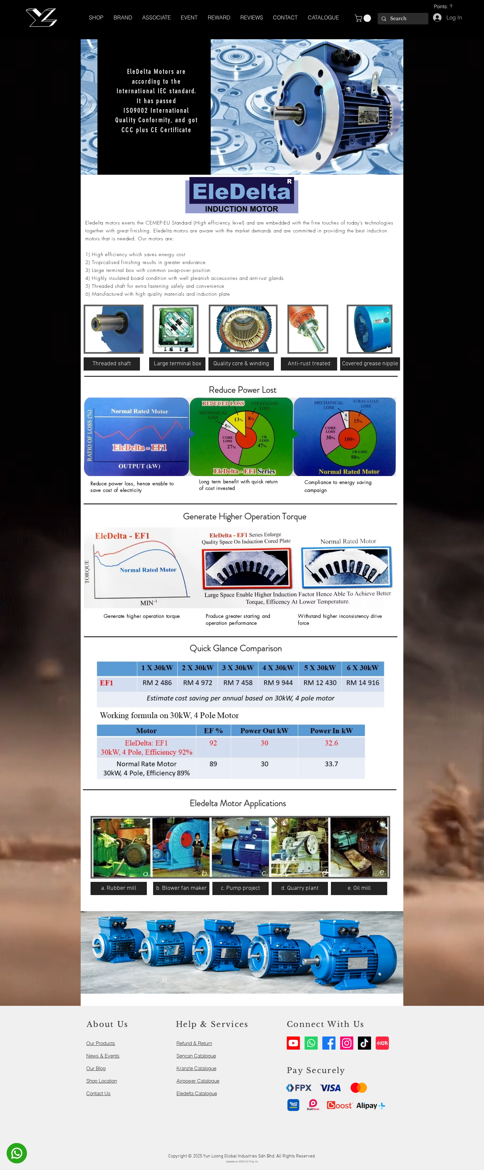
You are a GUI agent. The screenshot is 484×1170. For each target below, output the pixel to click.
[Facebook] (329, 1043)
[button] (323, 17)
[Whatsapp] (311, 1043)
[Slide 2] (242, 166)
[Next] (393, 107)
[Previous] (91, 107)
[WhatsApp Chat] (17, 1153)
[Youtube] (293, 1043)
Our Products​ (100, 1043)
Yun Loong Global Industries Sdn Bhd (238, 1156)
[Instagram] (346, 1043)
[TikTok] (364, 1043)
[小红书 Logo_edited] (382, 1043)
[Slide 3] (251, 166)
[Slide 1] (233, 166)
